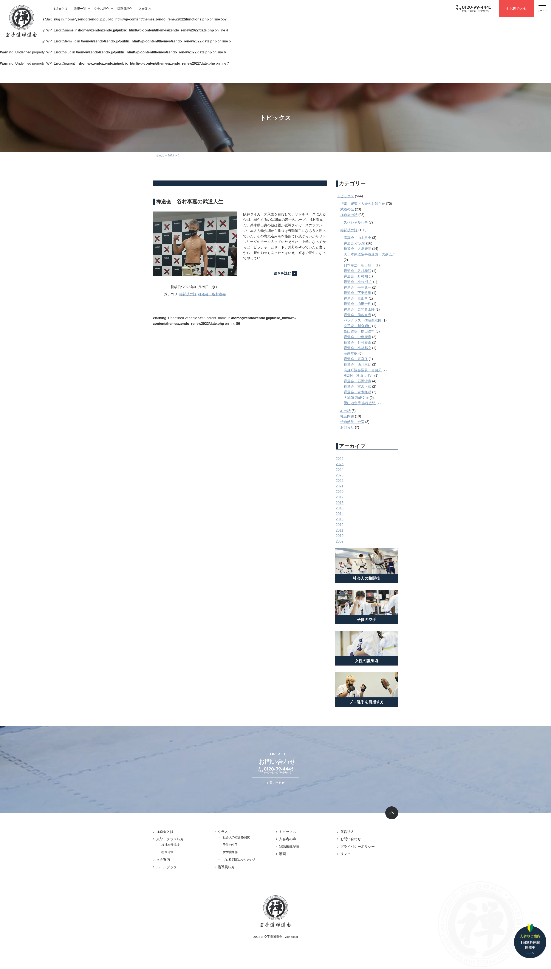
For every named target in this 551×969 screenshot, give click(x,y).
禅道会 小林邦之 (357, 348)
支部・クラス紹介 (170, 839)
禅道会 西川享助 (357, 364)
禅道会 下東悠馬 (357, 293)
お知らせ (347, 427)
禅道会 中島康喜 (357, 337)
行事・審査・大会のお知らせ (362, 203)
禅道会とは (60, 8)
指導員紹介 (124, 8)
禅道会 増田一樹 (357, 304)
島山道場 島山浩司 (359, 331)
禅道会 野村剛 (356, 276)
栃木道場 (167, 852)
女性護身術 (230, 852)
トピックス (345, 196)
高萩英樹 (351, 353)
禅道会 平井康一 (357, 287)
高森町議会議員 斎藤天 (363, 370)
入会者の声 (287, 839)
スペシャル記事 (356, 222)
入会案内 (145, 8)
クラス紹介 (101, 8)
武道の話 (347, 209)
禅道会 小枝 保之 (358, 282)
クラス (223, 832)
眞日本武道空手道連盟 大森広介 (369, 254)
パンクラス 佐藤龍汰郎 (363, 320)
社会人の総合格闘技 (236, 837)
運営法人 (347, 832)
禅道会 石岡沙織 (357, 381)
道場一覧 (80, 8)
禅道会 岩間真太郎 (359, 309)
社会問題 (347, 416)
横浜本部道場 (170, 844)
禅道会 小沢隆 (354, 243)
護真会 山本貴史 (357, 238)
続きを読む (282, 273)
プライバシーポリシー (357, 846)
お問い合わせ (275, 782)
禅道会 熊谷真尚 (357, 315)
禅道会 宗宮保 (356, 359)
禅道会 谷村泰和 (357, 271)
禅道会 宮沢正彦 (357, 386)
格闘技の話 (188, 294)
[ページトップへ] (391, 812)
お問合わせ (518, 8)
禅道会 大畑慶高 (357, 248)
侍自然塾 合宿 (352, 422)
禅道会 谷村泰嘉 (212, 294)
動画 (282, 854)
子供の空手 (230, 844)
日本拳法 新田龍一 (359, 265)
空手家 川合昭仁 (357, 326)
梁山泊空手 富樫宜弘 (360, 403)
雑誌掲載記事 (289, 846)
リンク (345, 854)
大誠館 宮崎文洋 (356, 398)
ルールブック (166, 867)
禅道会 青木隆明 (357, 392)
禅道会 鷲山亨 (356, 298)
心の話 (345, 411)
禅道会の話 (349, 215)
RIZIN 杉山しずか (358, 375)
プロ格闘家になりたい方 (239, 859)
